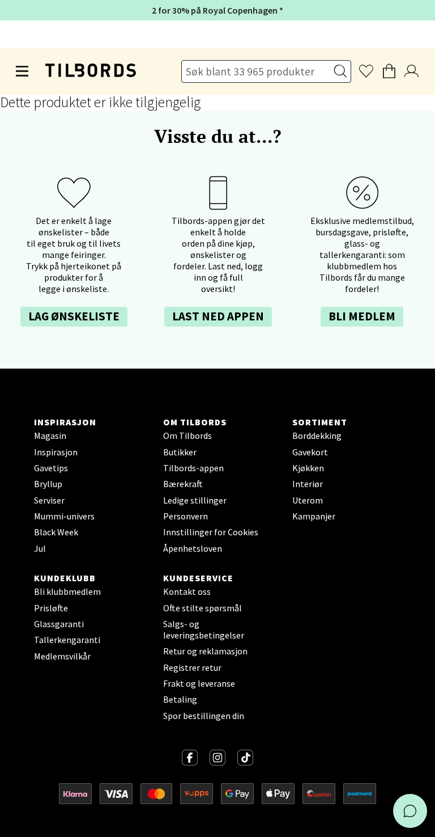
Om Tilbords (187, 435)
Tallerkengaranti (67, 639)
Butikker (180, 452)
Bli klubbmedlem (67, 591)
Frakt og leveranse (199, 683)
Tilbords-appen (193, 468)
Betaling (180, 699)
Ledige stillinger (195, 500)
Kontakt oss (187, 591)
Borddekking (317, 435)
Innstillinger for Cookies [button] (210, 532)
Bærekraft (183, 483)
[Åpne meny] (22, 71)
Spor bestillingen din (203, 715)
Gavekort (310, 452)
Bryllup (48, 483)
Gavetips (51, 468)
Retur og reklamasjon (205, 651)
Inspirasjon (56, 452)
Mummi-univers (64, 516)
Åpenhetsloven (192, 548)
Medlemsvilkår (62, 656)
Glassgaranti (59, 623)
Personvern (185, 516)
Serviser (49, 500)
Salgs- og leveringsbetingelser (203, 629)
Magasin (50, 435)
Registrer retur (192, 667)
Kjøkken (308, 468)
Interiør (307, 483)
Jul (40, 548)
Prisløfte (51, 608)
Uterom (307, 500)
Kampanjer (313, 516)
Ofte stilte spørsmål (202, 608)
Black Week (56, 532)
